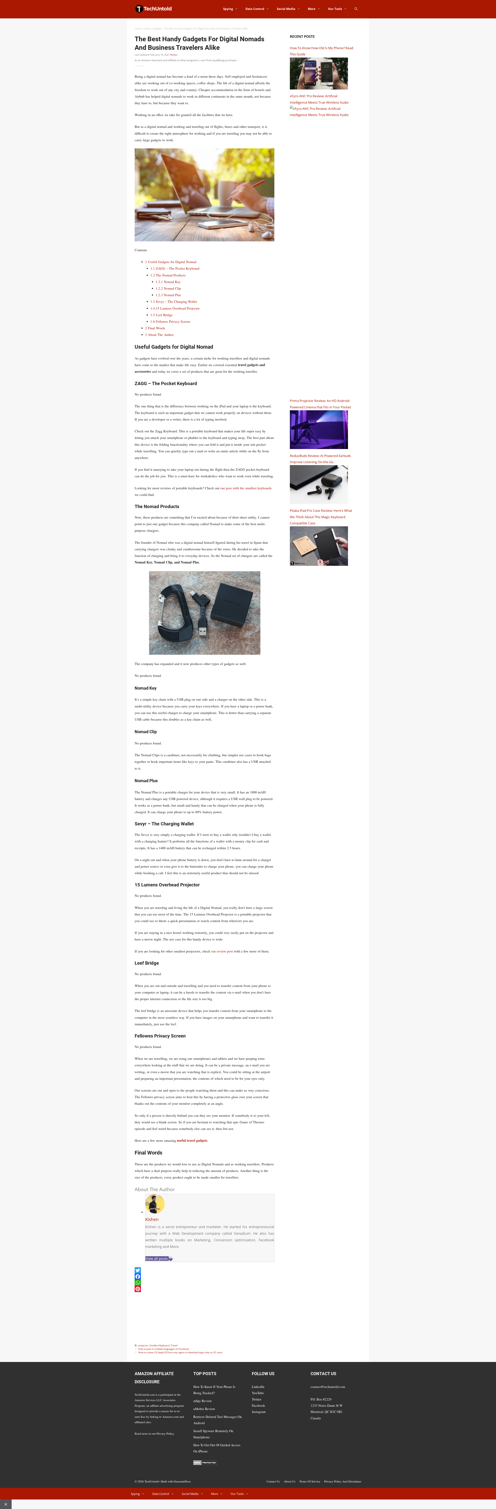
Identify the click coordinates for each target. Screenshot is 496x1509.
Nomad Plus (168, 295)
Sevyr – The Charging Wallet (173, 301)
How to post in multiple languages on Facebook (163, 1349)
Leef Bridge (161, 314)
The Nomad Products (168, 275)
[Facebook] (204, 1276)
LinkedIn (258, 1386)
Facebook (258, 1405)
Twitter (256, 1399)
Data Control (254, 9)
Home (138, 28)
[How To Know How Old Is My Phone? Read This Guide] (319, 88)
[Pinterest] (204, 1289)
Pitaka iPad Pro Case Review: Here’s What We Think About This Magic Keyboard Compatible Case (321, 516)
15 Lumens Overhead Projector (175, 308)
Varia (147, 28)
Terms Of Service (309, 1481)
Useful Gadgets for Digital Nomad (170, 261)
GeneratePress (182, 1481)
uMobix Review (204, 1409)
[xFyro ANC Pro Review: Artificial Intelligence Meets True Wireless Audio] (322, 115)
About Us (289, 1481)
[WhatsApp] (204, 1283)
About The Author (159, 334)
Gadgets (157, 28)
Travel (174, 1345)
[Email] (171, 1258)
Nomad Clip (168, 288)
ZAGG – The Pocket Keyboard (174, 268)
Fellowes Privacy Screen (170, 321)
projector (143, 1345)
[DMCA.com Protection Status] (205, 1464)
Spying (228, 9)
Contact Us (273, 1481)
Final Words (155, 328)
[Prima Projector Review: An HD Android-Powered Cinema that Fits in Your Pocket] (319, 448)
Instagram (259, 1411)
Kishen (173, 54)
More (311, 9)
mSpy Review (202, 1401)
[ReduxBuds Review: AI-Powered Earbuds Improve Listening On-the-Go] (319, 502)
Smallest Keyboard (159, 1345)
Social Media (286, 9)
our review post (222, 951)
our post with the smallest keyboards (246, 488)
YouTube (258, 1393)
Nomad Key (168, 281)
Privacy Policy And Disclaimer (342, 1481)
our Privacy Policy (163, 1433)
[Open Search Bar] (356, 9)
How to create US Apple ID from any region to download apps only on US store (180, 1352)
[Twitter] (204, 1270)
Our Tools (335, 9)
